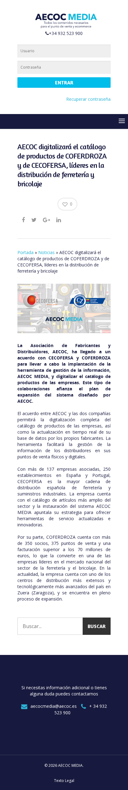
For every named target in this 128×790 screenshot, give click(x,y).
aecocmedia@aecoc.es (53, 706)
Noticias (46, 252)
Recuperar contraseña (88, 99)
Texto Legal (64, 780)
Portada (25, 252)
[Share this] (24, 220)
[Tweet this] (34, 220)
